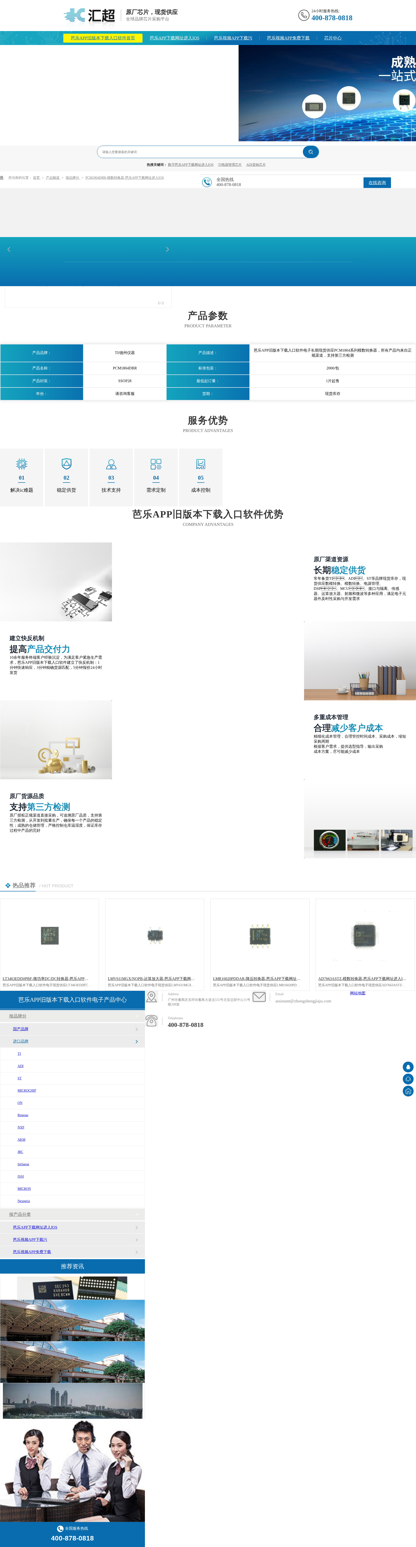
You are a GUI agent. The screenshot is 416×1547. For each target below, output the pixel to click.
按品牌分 (73, 178)
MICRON (24, 1189)
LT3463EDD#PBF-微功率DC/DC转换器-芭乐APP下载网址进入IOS (58, 979)
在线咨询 (377, 182)
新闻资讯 (111, 52)
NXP (21, 1127)
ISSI (21, 1176)
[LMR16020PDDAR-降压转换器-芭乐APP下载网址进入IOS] (260, 936)
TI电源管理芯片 (230, 165)
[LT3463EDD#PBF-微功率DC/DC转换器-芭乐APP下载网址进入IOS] (49, 936)
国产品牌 (20, 1029)
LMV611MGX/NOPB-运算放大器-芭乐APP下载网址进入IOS (158, 979)
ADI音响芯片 (256, 165)
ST (20, 1078)
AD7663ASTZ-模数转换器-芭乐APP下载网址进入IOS (363, 979)
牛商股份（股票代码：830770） (284, 1028)
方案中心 (79, 52)
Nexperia (24, 1201)
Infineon (23, 1164)
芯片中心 (333, 38)
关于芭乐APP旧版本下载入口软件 (167, 52)
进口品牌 (20, 1041)
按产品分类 (20, 1214)
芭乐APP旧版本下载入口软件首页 (103, 38)
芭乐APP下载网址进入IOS (174, 38)
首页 (37, 178)
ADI (21, 1066)
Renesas (23, 1115)
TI (19, 1054)
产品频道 (53, 178)
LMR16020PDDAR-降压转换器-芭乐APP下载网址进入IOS (262, 979)
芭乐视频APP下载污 (233, 38)
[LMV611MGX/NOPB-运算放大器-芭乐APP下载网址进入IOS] (154, 936)
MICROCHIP (27, 1090)
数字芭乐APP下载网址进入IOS (191, 165)
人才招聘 (222, 52)
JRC (20, 1152)
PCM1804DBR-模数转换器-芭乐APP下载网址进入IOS (124, 178)
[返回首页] (408, 1091)
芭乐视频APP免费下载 (288, 38)
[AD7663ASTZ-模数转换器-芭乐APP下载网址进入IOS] (365, 936)
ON (20, 1103)
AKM (21, 1139)
